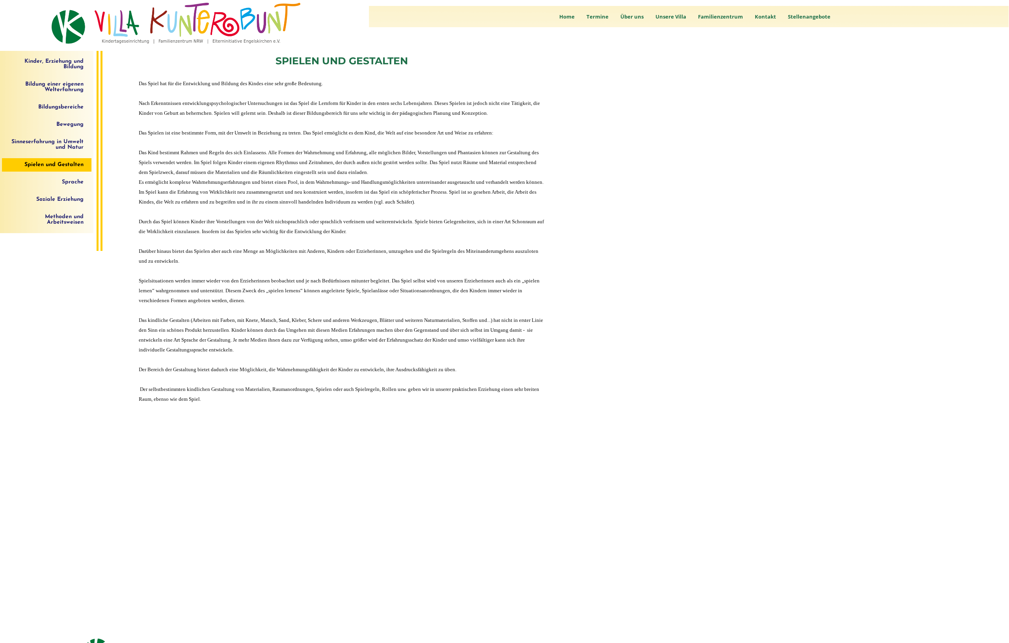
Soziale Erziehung (60, 199)
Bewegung (70, 124)
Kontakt (765, 16)
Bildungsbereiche (61, 107)
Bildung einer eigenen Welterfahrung (54, 87)
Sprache (73, 182)
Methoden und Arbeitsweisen (64, 219)
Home (567, 16)
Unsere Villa (670, 16)
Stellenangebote (809, 16)
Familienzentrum (720, 16)
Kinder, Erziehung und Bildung (54, 64)
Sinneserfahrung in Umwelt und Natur (47, 144)
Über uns (632, 16)
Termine (597, 16)
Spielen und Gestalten (54, 165)
